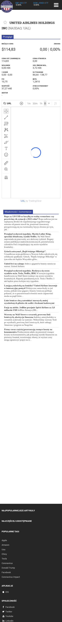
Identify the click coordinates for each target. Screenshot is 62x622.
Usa (3, 549)
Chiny (4, 554)
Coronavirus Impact (11, 577)
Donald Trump (8, 568)
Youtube (9, 616)
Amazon (5, 545)
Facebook (6, 572)
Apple (4, 540)
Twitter (8, 611)
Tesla (4, 558)
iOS (7, 592)
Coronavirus (7, 563)
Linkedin (9, 621)
